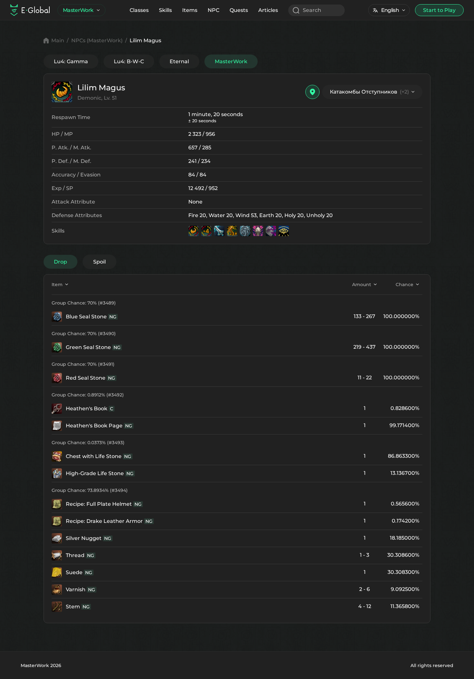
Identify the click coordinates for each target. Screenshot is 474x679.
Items (189, 10)
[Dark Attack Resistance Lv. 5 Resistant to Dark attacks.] (271, 231)
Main (57, 40)
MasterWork (78, 10)
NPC (213, 10)
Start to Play (439, 10)
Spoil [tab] (99, 262)
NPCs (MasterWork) (97, 40)
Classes (139, 10)
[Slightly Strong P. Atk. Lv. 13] (219, 231)
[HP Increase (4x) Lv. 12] (206, 231)
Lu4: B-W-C (129, 61)
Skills (165, 10)
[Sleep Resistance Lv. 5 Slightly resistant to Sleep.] (284, 231)
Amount (361, 284)
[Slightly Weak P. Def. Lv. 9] (245, 231)
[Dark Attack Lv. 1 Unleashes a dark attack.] (258, 231)
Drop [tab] (60, 262)
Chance (404, 284)
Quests (239, 10)
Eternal (179, 61)
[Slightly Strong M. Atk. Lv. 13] (232, 231)
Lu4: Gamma (71, 61)
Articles (268, 10)
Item (57, 284)
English (390, 10)
